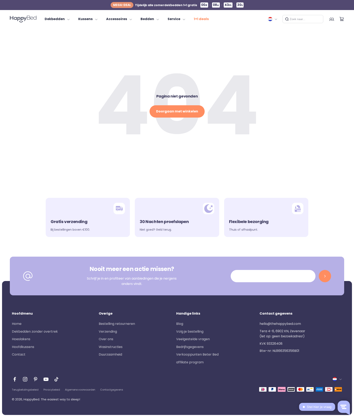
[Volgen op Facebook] (14, 379)
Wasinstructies (111, 346)
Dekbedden (55, 19)
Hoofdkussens (23, 346)
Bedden (147, 19)
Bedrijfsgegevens (190, 346)
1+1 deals (201, 19)
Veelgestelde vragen (193, 339)
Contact (18, 354)
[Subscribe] (325, 276)
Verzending (108, 331)
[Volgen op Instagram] (25, 379)
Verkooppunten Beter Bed (197, 354)
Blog (179, 323)
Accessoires (116, 19)
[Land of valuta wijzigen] (273, 19)
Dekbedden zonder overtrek (35, 331)
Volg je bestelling (189, 331)
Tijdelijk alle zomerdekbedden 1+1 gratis (155, 5)
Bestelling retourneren (117, 323)
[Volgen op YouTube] (46, 379)
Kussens (85, 19)
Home (17, 323)
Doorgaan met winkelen (177, 111)
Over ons (106, 339)
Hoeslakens (21, 339)
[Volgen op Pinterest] (35, 379)
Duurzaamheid (110, 354)
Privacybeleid (51, 389)
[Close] (318, 19)
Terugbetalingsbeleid (25, 389)
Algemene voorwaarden (80, 389)
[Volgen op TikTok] (56, 379)
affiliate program (190, 362)
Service (174, 19)
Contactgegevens (111, 389)
